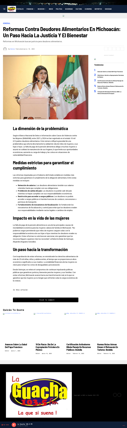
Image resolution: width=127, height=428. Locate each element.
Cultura (79, 9)
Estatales (20, 9)
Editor (12, 49)
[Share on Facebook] (106, 49)
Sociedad (108, 9)
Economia (88, 9)
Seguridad (69, 9)
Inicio (51, 9)
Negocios (41, 9)
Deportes (98, 9)
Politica (59, 9)
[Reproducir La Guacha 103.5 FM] (14, 425)
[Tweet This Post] (110, 49)
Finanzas (29, 9)
